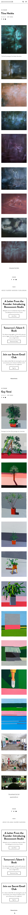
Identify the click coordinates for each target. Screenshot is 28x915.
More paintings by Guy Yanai (14, 794)
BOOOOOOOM (7, 1)
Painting (5, 9)
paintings (15, 290)
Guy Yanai (10, 822)
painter (8, 290)
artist (4, 290)
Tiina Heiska (22, 290)
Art (2, 9)
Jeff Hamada (10, 16)
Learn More (14, 316)
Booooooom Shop (14, 341)
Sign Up (14, 368)
